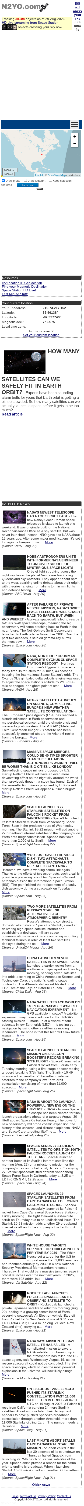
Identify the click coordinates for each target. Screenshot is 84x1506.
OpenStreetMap (57, 175)
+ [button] (74, 136)
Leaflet (39, 175)
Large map (28, 185)
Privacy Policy (47, 1496)
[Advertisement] (42, 76)
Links (15, 1496)
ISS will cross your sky (77, 11)
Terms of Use (28, 1496)
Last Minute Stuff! (15, 294)
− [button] (74, 144)
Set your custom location (41, 335)
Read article (12, 414)
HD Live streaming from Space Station (30, 22)
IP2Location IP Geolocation (22, 283)
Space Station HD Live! (19, 290)
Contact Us (64, 1496)
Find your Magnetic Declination (25, 286)
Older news (41, 1484)
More (49, 542)
